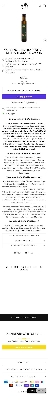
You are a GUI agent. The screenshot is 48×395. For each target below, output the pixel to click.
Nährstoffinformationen (24, 236)
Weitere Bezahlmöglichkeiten (24, 102)
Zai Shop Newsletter (23, 376)
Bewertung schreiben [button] (24, 347)
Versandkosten (30, 84)
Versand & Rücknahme (24, 245)
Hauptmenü (23, 362)
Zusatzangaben (24, 241)
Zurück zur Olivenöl (25, 317)
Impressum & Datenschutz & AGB (23, 369)
